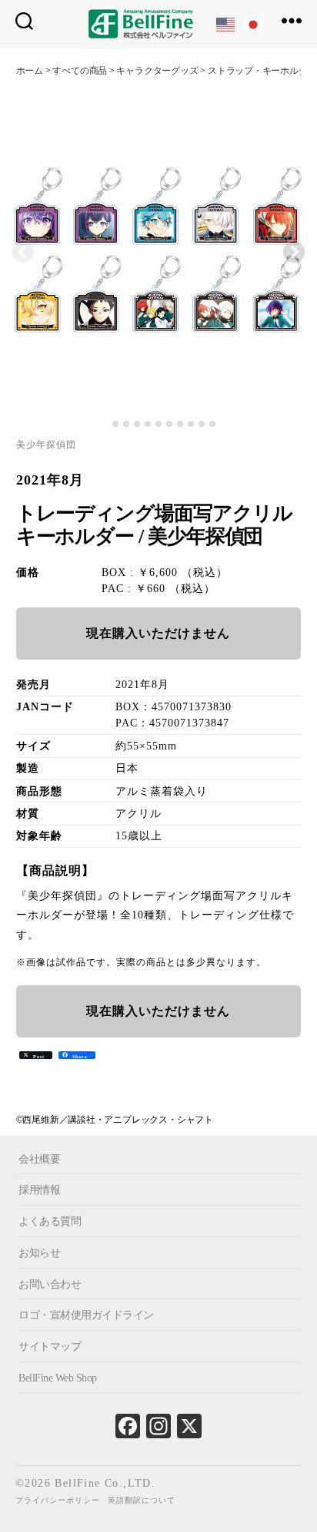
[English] (226, 23)
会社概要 (39, 1159)
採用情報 (39, 1190)
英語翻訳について (141, 1500)
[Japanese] (254, 23)
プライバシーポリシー (57, 1500)
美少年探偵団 (46, 444)
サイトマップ (49, 1346)
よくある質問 (49, 1221)
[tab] (104, 424)
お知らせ (39, 1253)
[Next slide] (293, 251)
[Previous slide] (23, 251)
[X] (189, 1430)
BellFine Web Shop (57, 1378)
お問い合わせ (49, 1283)
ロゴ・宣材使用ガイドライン (86, 1315)
